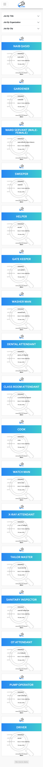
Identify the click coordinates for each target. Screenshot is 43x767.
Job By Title (8, 16)
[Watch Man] (21, 480)
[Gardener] (21, 97)
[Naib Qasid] (21, 55)
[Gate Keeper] (21, 268)
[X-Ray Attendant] (21, 523)
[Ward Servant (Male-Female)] (21, 140)
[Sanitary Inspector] (21, 608)
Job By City (8, 28)
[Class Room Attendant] (21, 395)
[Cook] (21, 438)
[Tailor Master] (21, 566)
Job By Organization (12, 22)
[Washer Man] (21, 310)
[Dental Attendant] (21, 353)
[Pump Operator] (21, 693)
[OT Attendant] (21, 651)
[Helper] (21, 225)
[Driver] (21, 736)
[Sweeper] (21, 182)
